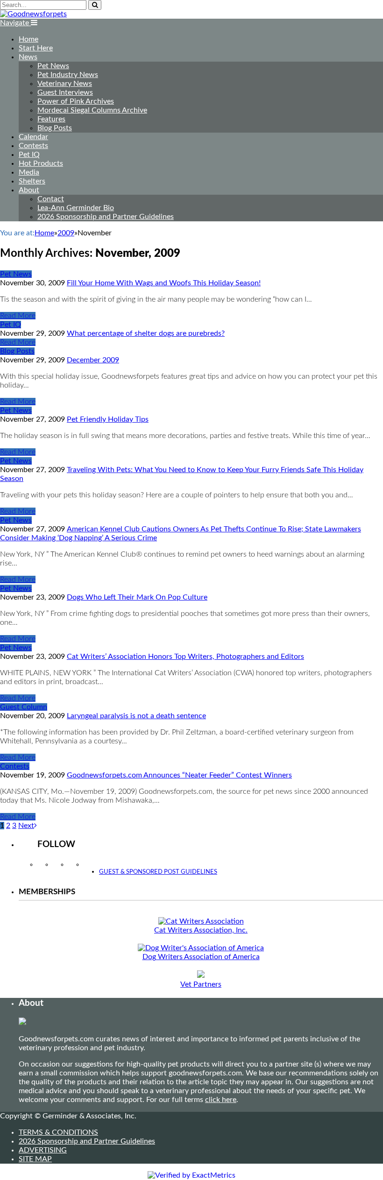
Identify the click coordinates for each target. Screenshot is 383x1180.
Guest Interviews (65, 92)
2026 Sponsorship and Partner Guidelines (105, 216)
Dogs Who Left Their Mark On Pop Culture (137, 597)
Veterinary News (64, 83)
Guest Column (23, 707)
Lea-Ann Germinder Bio (75, 208)
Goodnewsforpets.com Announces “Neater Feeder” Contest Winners (179, 775)
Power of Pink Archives (75, 101)
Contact (50, 199)
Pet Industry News (67, 74)
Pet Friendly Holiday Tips (108, 419)
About (29, 190)
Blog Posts (54, 128)
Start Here (36, 48)
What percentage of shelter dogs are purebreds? (146, 333)
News (28, 57)
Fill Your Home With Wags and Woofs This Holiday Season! (164, 283)
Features (51, 119)
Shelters (32, 181)
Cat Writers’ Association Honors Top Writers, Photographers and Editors (185, 656)
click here (220, 1099)
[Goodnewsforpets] (33, 14)
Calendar (33, 137)
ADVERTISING (43, 1150)
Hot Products (41, 163)
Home (28, 39)
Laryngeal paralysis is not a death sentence (136, 716)
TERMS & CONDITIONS (58, 1132)
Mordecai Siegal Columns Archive (92, 110)
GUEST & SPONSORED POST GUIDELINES (158, 872)
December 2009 (93, 360)
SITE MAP (35, 1159)
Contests (33, 145)
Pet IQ (29, 154)
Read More (17, 315)
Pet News (53, 66)
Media (29, 172)
